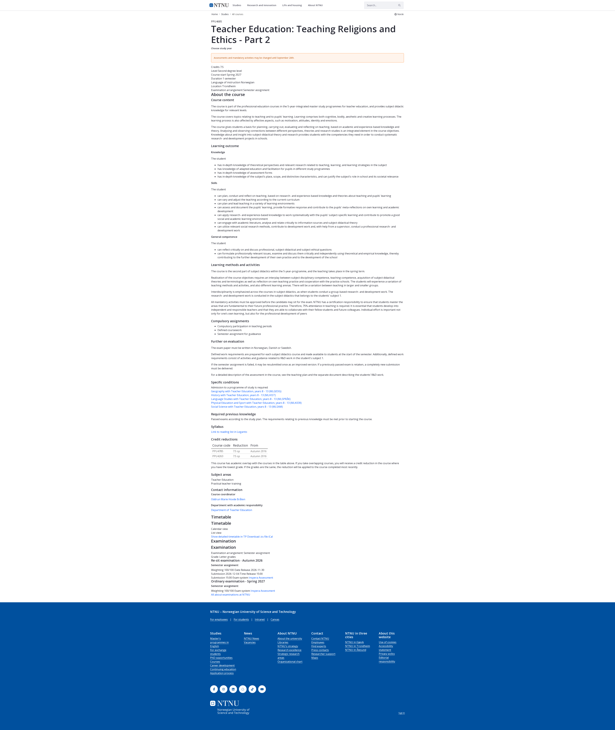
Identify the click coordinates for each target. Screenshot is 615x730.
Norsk (400, 14)
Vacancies (250, 642)
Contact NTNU (320, 638)
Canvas (275, 619)
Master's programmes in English (219, 642)
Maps (314, 657)
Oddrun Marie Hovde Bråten (228, 499)
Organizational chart (290, 661)
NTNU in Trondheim (357, 646)
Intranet (260, 619)
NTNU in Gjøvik (354, 642)
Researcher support (323, 654)
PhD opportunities (221, 657)
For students (241, 619)
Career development (222, 665)
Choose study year (221, 48)
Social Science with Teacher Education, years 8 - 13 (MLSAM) (247, 406)
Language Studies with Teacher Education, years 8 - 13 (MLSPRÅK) (251, 399)
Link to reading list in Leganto (229, 432)
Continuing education (223, 669)
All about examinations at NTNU (230, 594)
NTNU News (251, 638)
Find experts (318, 646)
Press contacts (320, 650)
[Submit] (399, 5)
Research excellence (289, 650)
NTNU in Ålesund (355, 650)
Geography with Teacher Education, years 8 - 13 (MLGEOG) (246, 391)
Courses (215, 661)
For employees (219, 619)
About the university (290, 638)
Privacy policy (387, 653)
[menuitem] (238, 5)
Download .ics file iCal (260, 536)
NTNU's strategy (288, 646)
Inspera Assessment (261, 577)
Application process (222, 673)
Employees (317, 642)
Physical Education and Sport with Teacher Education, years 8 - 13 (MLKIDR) (256, 403)
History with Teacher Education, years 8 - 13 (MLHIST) (243, 395)
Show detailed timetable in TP (229, 536)
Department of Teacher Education (231, 510)
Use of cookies (387, 642)
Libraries (283, 642)
